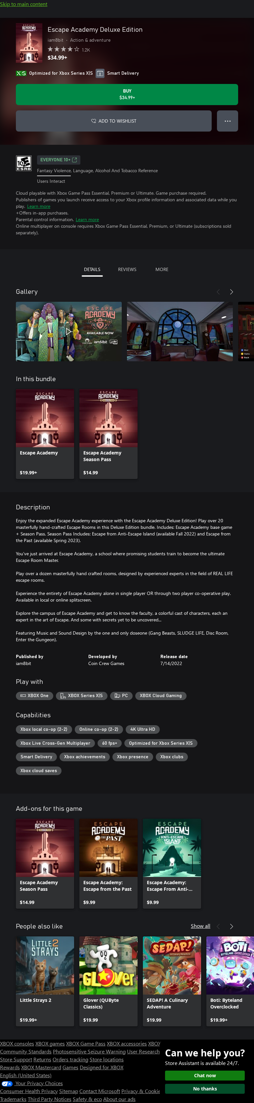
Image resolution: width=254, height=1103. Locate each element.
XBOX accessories (127, 1043)
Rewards (10, 1067)
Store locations (107, 1059)
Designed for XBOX (101, 1067)
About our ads (119, 1098)
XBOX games (50, 1043)
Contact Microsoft (99, 1090)
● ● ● (228, 121)
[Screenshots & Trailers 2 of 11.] (180, 331)
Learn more (38, 206)
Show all (200, 925)
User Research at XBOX (154, 1051)
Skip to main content (23, 3)
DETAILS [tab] (92, 269)
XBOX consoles (17, 1043)
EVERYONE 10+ (55, 160)
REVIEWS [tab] (127, 269)
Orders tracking (70, 1059)
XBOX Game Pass (86, 1043)
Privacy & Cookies (142, 1090)
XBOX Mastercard (41, 1067)
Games (70, 1067)
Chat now (205, 1075)
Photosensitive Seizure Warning (89, 1051)
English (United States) (26, 1075)
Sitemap (68, 1090)
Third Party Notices (49, 1098)
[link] (45, 434)
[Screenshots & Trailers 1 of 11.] (69, 331)
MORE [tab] (161, 269)
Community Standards (26, 1051)
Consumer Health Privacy (29, 1090)
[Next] (231, 291)
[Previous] (218, 291)
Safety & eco (87, 1098)
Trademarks (13, 1098)
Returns (42, 1059)
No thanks (205, 1088)
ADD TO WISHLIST (117, 121)
